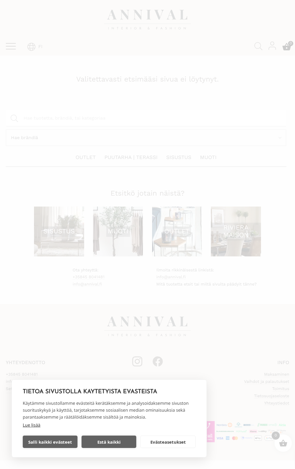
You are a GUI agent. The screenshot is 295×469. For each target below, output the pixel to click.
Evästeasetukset (168, 442)
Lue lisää (31, 425)
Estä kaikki (109, 442)
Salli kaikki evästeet (50, 442)
